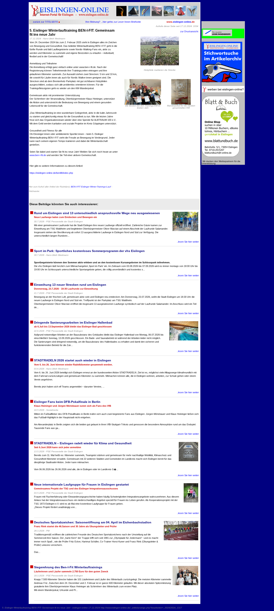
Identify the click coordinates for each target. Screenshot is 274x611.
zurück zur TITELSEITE (45, 22)
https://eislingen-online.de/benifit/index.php (51, 173)
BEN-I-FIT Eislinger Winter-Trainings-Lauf (91, 187)
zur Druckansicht (189, 31)
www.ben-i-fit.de (38, 155)
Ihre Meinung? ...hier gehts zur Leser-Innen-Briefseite (113, 22)
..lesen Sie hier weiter (188, 241)
